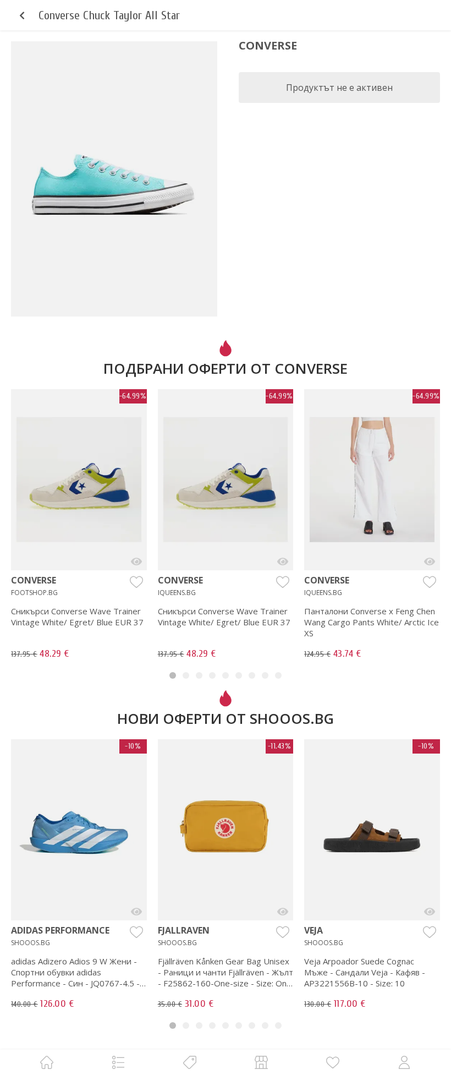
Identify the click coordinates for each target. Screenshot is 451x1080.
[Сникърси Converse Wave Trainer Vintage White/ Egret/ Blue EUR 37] (136, 561)
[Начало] (46, 1062)
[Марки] (189, 1062)
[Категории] (118, 1062)
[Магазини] (261, 1062)
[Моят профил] (404, 1062)
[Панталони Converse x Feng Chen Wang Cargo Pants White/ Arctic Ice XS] (429, 561)
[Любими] (332, 1062)
